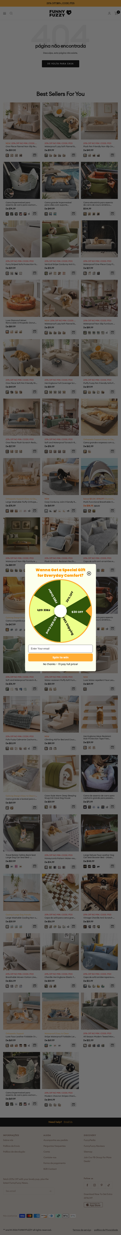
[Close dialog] (89, 573)
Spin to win (60, 657)
